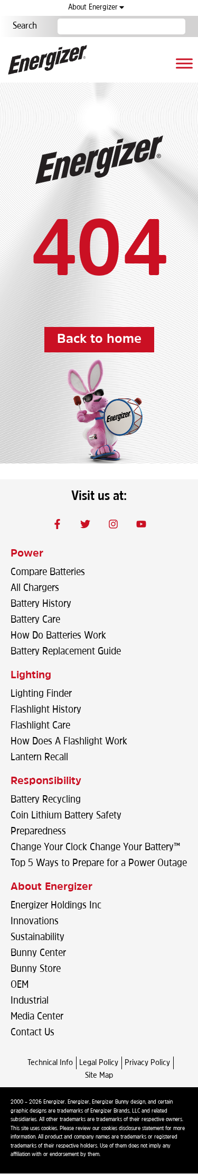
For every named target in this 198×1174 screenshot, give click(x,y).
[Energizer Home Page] (47, 60)
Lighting (31, 675)
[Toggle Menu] (184, 63)
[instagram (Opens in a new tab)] (113, 524)
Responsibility (46, 781)
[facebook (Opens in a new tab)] (57, 524)
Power (27, 554)
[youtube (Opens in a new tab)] (141, 524)
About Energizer (93, 8)
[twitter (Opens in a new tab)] (85, 524)
